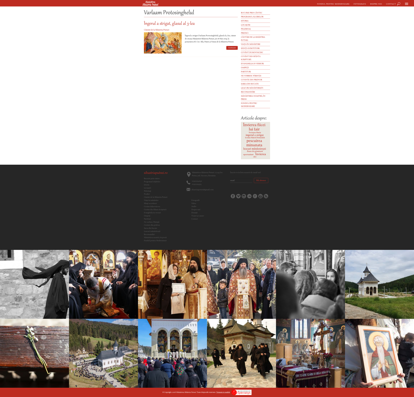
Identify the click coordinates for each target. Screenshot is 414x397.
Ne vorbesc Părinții (251, 76)
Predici (244, 33)
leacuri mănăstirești (254, 149)
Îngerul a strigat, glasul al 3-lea (169, 23)
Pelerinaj (246, 29)
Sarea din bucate (250, 84)
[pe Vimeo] (238, 196)
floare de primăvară (255, 151)
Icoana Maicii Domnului (255, 138)
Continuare (232, 48)
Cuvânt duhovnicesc (252, 53)
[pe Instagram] (244, 196)
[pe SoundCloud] (249, 196)
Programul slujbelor (252, 17)
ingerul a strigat (255, 135)
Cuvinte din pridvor (251, 80)
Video (193, 204)
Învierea (260, 154)
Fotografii (360, 4)
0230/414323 (196, 184)
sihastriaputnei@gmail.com (202, 190)
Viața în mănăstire (250, 44)
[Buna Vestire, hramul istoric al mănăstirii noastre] (172, 353)
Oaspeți (245, 68)
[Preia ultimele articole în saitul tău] (266, 196)
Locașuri (245, 25)
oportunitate (248, 155)
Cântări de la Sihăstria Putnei (156, 30)
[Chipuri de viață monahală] (34, 284)
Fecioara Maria (255, 133)
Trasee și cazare (197, 216)
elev (254, 157)
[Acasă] (150, 3)
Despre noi (376, 4)
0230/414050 (197, 181)
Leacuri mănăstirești (252, 88)
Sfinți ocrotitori (250, 48)
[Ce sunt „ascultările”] (241, 353)
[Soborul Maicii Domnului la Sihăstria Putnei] (310, 284)
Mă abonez (261, 180)
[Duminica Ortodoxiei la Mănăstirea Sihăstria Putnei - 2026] (379, 353)
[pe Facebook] (233, 196)
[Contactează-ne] (260, 196)
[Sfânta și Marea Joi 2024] (103, 284)
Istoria (244, 21)
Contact (391, 4)
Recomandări (248, 92)
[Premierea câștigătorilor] (172, 284)
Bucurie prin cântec (251, 13)
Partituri (246, 72)
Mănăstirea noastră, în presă (253, 97)
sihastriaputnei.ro (156, 173)
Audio (193, 207)
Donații (194, 213)
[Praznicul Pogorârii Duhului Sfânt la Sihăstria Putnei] (379, 284)
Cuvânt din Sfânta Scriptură (250, 58)
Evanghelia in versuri (252, 64)
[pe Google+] (255, 196)
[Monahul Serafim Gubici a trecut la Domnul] (34, 353)
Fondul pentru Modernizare (333, 4)
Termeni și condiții (223, 392)
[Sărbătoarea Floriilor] (241, 284)
